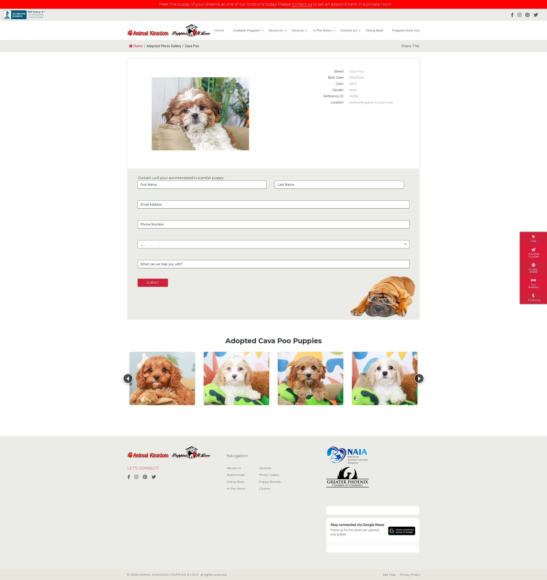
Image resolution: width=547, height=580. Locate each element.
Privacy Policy (410, 575)
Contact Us (348, 30)
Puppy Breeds (270, 482)
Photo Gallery (269, 475)
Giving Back (374, 30)
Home (219, 30)
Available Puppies (246, 30)
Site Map (389, 575)
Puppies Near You (406, 30)
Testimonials (236, 475)
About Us (276, 30)
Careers (264, 488)
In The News (322, 30)
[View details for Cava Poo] (162, 378)
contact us (302, 4)
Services (298, 30)
